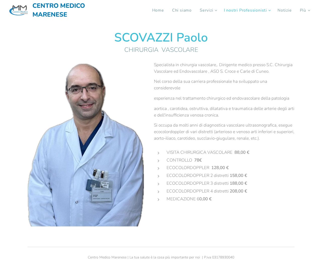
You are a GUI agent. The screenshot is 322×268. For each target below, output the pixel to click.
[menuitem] (159, 10)
